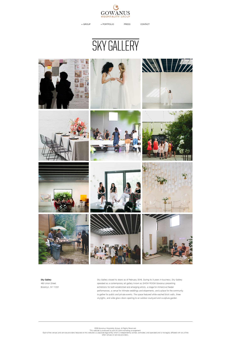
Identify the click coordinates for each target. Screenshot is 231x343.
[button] (86, 24)
